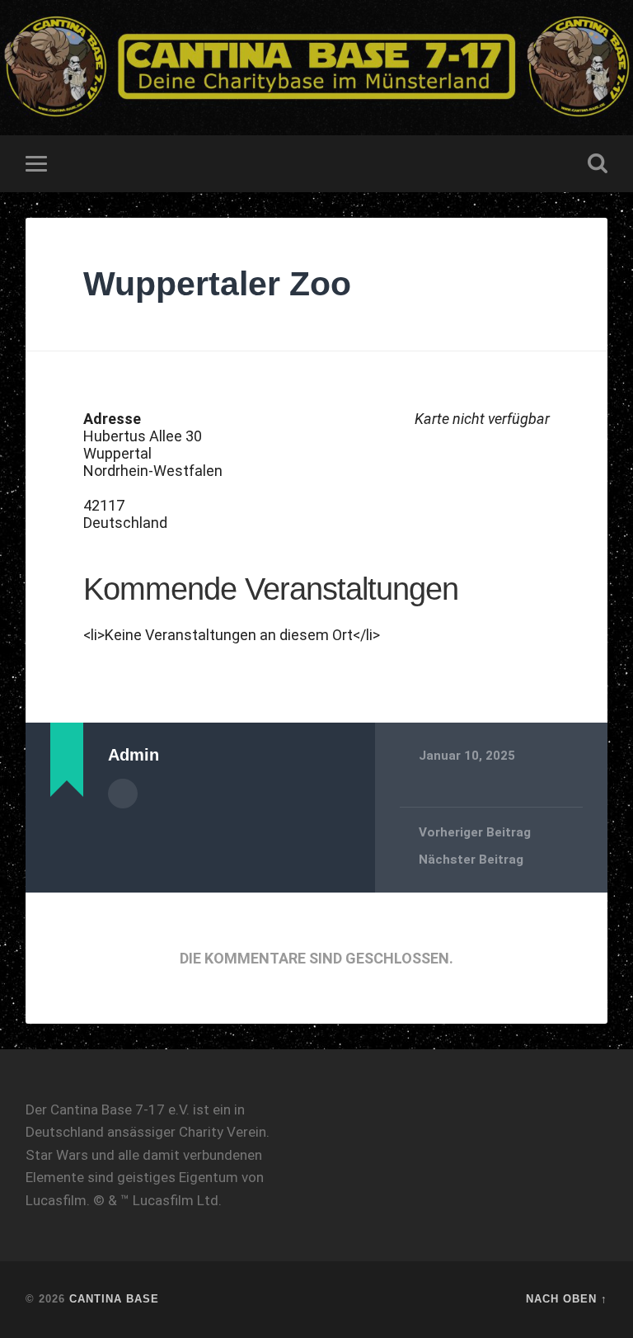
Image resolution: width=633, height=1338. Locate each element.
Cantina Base (114, 1299)
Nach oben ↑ (566, 1299)
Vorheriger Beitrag (475, 832)
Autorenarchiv (123, 793)
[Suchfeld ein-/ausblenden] (597, 163)
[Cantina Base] (316, 67)
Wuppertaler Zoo (217, 284)
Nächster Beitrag (471, 859)
